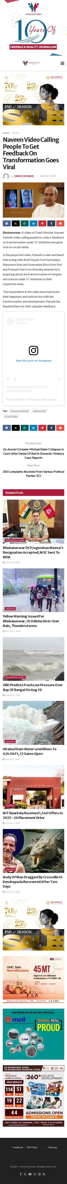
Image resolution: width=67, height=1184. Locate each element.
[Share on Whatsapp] (25, 223)
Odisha (15, 132)
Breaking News (15, 540)
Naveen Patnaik (20, 410)
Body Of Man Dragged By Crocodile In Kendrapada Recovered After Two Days (32, 882)
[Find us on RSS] (44, 1174)
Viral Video (11, 416)
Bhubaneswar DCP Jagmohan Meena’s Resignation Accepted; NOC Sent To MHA (33, 552)
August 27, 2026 (12, 562)
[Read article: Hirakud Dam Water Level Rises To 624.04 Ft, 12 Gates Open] (33, 723)
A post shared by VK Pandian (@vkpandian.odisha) (36, 399)
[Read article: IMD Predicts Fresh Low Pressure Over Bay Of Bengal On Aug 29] (33, 659)
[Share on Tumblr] (51, 223)
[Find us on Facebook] (20, 1174)
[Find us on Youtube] (29, 1174)
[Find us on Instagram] (35, 1174)
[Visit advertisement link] (33, 28)
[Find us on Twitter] (24, 1174)
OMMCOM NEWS (24, 175)
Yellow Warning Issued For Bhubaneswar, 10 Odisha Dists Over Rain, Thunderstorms (31, 621)
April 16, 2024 (48, 175)
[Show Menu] (62, 63)
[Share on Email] (60, 223)
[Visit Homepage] (31, 63)
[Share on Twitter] (16, 223)
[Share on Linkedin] (34, 223)
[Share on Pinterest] (42, 223)
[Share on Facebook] (7, 223)
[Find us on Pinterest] (39, 1174)
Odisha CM (39, 410)
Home (6, 132)
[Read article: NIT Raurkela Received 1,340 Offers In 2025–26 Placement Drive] (33, 787)
